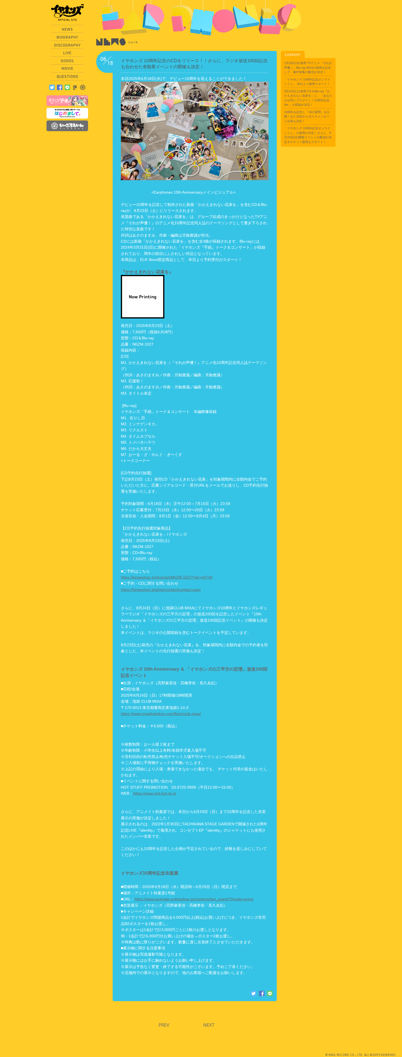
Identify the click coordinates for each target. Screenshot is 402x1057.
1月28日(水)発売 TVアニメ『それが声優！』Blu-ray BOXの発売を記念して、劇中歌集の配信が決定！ (308, 67)
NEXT (209, 1025)
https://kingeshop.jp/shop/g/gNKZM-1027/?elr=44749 (166, 577)
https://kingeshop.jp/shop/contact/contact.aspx (161, 589)
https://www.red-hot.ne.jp (154, 793)
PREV (164, 1025)
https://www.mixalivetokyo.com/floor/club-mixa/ (161, 713)
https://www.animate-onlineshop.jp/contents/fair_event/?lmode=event (194, 899)
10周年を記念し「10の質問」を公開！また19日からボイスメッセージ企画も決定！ (307, 116)
